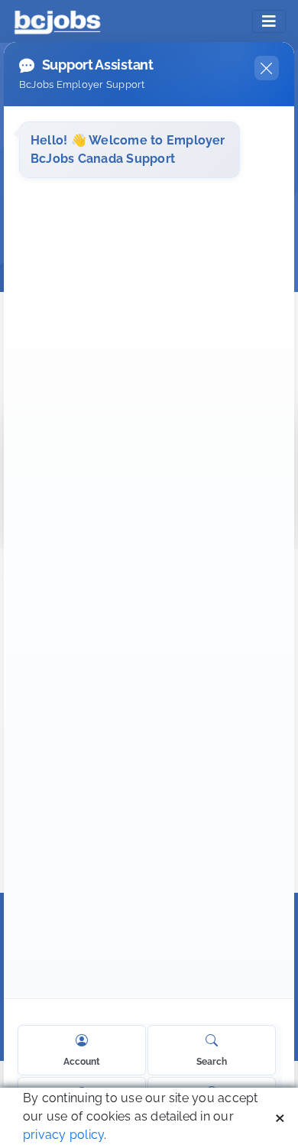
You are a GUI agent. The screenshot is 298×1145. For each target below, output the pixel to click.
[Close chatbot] (266, 68)
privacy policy (63, 1134)
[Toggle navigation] (269, 21)
